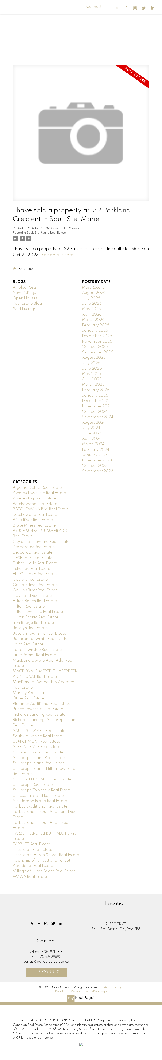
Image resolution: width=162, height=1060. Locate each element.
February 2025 (95, 390)
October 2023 (95, 466)
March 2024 (93, 444)
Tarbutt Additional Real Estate (40, 806)
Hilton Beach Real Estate (35, 601)
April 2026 (91, 314)
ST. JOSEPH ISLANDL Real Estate (42, 779)
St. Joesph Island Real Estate (39, 758)
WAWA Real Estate (30, 877)
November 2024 (97, 406)
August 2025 (94, 358)
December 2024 (97, 401)
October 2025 (95, 347)
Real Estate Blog (27, 303)
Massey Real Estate (30, 693)
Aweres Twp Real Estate (34, 498)
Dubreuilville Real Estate (35, 563)
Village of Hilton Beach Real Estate (44, 871)
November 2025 (97, 341)
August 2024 (93, 423)
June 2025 (92, 369)
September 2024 (97, 417)
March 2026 (93, 320)
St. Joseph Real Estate (33, 785)
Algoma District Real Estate (37, 488)
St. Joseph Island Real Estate (39, 763)
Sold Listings (24, 309)
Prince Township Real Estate (38, 709)
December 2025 (97, 336)
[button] (117, 8)
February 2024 (95, 450)
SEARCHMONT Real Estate (36, 742)
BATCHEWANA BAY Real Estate (41, 509)
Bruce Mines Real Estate (34, 525)
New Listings (24, 293)
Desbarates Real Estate (34, 547)
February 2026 (95, 325)
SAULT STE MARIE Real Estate (39, 731)
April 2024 (91, 439)
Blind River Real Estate (33, 520)
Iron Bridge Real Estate (33, 623)
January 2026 (95, 331)
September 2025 (97, 352)
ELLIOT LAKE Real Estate (35, 574)
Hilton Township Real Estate (38, 612)
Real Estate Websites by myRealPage (81, 991)
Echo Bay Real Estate (31, 569)
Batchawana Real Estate (35, 504)
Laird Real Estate (28, 644)
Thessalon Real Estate (32, 850)
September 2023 (97, 471)
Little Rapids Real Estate (34, 655)
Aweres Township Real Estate (39, 493)
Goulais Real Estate (30, 579)
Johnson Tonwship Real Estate (40, 639)
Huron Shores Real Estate (35, 617)
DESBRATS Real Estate (33, 558)
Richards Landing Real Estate (39, 715)
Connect (93, 7)
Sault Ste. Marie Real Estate (46, 232)
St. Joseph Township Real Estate (42, 790)
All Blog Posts (24, 287)
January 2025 (95, 396)
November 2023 (97, 460)
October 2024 (95, 412)
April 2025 (92, 379)
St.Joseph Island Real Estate (38, 796)
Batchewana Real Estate (35, 515)
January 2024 (95, 455)
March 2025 (93, 385)
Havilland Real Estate (32, 596)
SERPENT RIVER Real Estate (36, 747)
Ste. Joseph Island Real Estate (40, 801)
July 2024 (91, 428)
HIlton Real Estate (29, 606)
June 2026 (92, 303)
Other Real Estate (28, 698)
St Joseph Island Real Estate (38, 752)
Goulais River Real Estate (35, 585)
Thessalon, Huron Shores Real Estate (46, 855)
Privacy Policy (112, 987)
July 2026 (91, 298)
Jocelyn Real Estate (30, 628)
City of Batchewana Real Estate (41, 542)
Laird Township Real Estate (37, 650)
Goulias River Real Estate (35, 590)
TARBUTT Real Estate (31, 844)
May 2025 (91, 374)
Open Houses (25, 298)
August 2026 (93, 293)
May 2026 (91, 309)
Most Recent (93, 287)
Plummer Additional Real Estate (41, 704)
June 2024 (92, 433)
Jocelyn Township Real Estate (39, 633)
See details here (57, 255)
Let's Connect (46, 972)
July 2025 (91, 363)
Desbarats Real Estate (33, 552)
